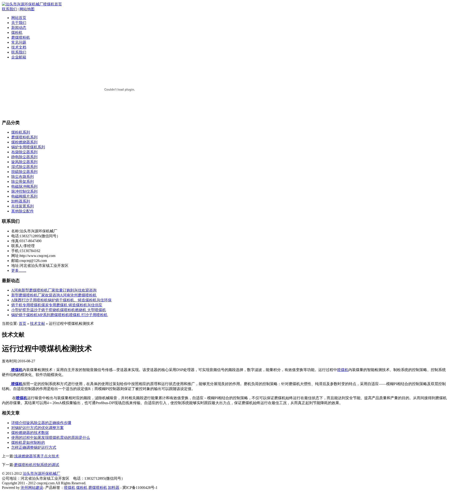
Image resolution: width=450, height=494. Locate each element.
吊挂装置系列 (22, 206)
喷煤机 (16, 370)
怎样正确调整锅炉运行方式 (33, 447)
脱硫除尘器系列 (24, 172)
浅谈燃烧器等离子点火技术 (36, 456)
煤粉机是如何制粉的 (28, 442)
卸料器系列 (20, 201)
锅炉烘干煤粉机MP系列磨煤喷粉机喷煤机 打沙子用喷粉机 (59, 315)
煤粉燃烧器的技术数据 (30, 433)
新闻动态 (18, 28)
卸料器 (113, 488)
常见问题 (18, 42)
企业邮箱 (18, 57)
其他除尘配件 (22, 211)
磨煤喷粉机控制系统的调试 (36, 465)
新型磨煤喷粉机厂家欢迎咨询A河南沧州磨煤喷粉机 (54, 295)
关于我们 (18, 23)
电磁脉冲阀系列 (24, 186)
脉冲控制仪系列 (24, 191)
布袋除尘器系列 (24, 152)
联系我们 (9, 9)
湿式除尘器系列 (24, 167)
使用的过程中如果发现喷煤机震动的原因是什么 (50, 438)
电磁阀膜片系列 (24, 196)
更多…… (18, 270)
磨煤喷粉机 (20, 37)
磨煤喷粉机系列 (24, 137)
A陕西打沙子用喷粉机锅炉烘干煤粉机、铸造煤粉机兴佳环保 (61, 300)
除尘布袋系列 (22, 177)
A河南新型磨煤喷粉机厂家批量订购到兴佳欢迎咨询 (54, 290)
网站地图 (26, 9)
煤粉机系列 (20, 132)
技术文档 (18, 47)
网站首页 (18, 18)
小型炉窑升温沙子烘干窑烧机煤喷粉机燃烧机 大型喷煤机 (58, 310)
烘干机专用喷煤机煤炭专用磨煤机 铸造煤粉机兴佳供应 (56, 305)
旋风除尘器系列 (24, 162)
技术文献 (37, 324)
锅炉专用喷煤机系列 (28, 147)
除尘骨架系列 (22, 182)
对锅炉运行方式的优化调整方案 (37, 428)
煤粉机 (16, 32)
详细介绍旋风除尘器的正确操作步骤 (41, 423)
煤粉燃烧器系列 (24, 142)
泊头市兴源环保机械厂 (41, 473)
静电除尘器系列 (24, 157)
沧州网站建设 (32, 488)
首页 (22, 324)
